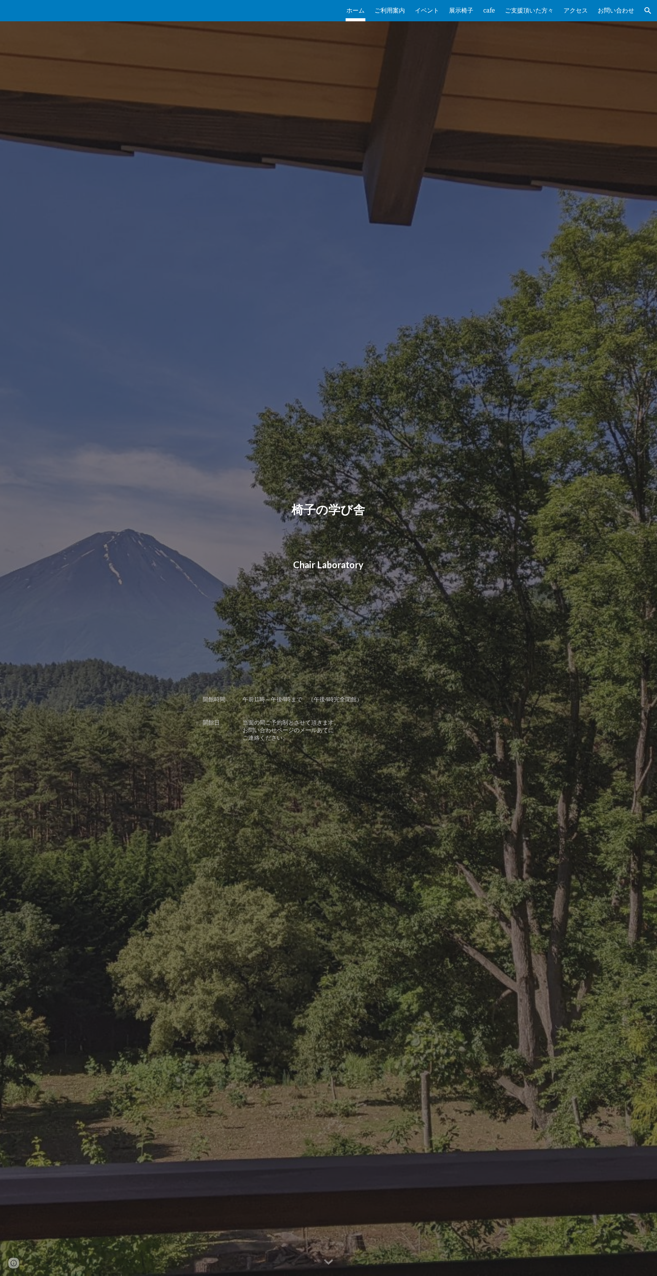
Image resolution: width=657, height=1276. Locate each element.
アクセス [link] (575, 10)
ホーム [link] (355, 10)
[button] (648, 11)
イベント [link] (427, 10)
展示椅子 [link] (461, 10)
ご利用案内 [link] (390, 10)
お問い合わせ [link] (616, 10)
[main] (328, 638)
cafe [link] (489, 10)
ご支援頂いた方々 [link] (529, 10)
